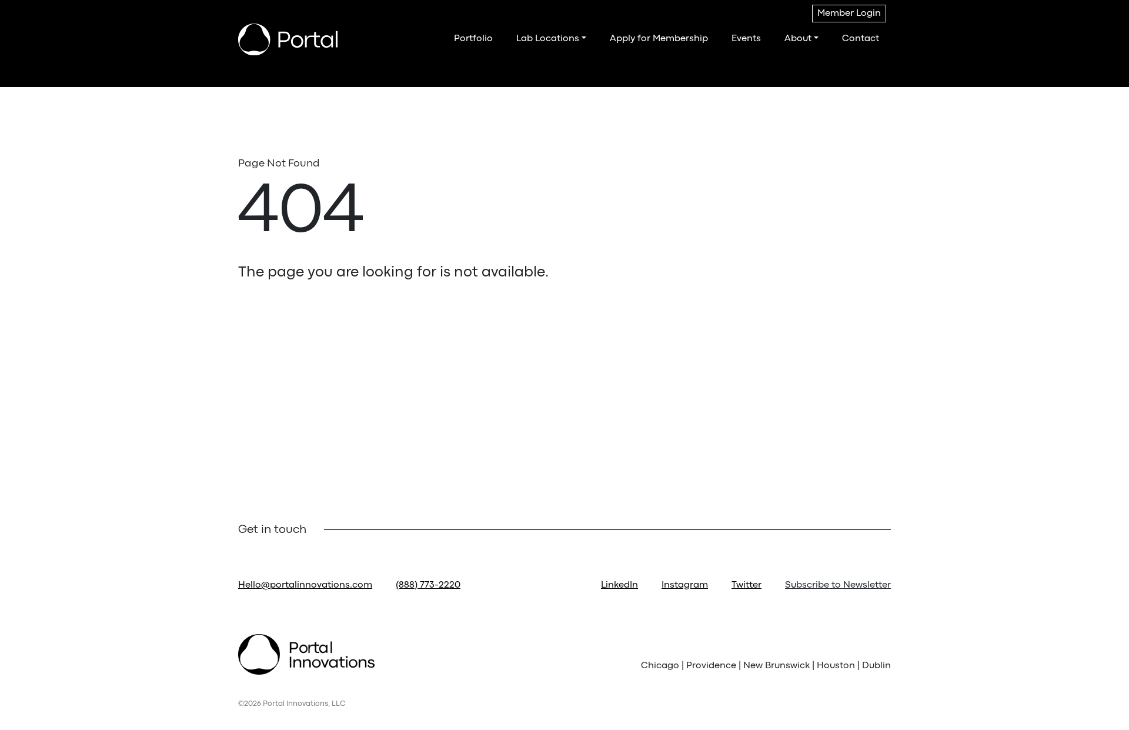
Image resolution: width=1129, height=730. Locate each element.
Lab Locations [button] (547, 39)
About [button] (797, 39)
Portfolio (473, 39)
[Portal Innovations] (288, 39)
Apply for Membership (659, 39)
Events (746, 39)
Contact (860, 39)
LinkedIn (619, 585)
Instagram (685, 585)
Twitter (746, 585)
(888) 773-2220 (428, 585)
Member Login (849, 13)
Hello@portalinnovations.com (305, 585)
